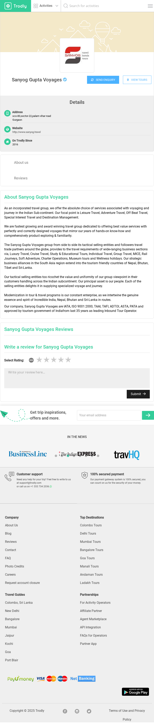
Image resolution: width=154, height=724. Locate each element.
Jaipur (9, 635)
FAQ (8, 558)
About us (21, 162)
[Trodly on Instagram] (77, 710)
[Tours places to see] (15, 6)
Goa (8, 652)
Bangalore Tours (91, 550)
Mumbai (11, 627)
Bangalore (12, 619)
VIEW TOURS (138, 79)
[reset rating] (31, 360)
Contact (10, 550)
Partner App (88, 644)
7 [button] (92, 456)
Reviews (20, 178)
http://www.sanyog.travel (26, 131)
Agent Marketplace (93, 619)
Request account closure (22, 583)
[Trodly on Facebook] (65, 710)
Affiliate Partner (91, 611)
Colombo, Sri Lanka (19, 603)
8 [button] (98, 456)
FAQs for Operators (93, 635)
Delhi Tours (88, 533)
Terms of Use (118, 711)
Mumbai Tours (90, 542)
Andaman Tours (91, 574)
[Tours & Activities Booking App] (77, 692)
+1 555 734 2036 (40, 486)
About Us (11, 525)
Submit (136, 394)
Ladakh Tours (89, 583)
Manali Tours (89, 566)
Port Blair (11, 660)
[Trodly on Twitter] (89, 710)
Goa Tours (87, 558)
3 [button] (68, 456)
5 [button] (80, 456)
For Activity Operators (95, 603)
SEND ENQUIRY (104, 79)
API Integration (90, 627)
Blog (8, 533)
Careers (10, 574)
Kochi (9, 644)
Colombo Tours (91, 525)
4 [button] (74, 456)
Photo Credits (14, 566)
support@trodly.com (30, 482)
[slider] (54, 360)
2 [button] (62, 456)
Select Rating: (14, 360)
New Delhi (12, 611)
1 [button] (56, 456)
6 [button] (86, 456)
